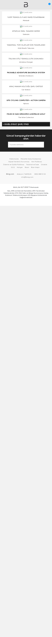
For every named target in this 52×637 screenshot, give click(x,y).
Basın (27, 167)
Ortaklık (44, 164)
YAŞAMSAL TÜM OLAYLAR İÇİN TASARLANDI (26, 45)
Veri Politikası (36, 162)
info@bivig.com (27, 177)
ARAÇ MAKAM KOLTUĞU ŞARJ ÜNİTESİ (26, 86)
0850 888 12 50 (40, 174)
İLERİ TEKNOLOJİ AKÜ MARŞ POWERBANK (26, 17)
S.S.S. (13, 167)
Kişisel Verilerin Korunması (19, 162)
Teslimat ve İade (32, 164)
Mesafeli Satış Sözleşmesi (31, 159)
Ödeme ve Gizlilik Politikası (13, 164)
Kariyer (20, 167)
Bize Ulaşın (35, 167)
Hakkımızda (14, 159)
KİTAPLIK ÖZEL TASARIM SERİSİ (26, 31)
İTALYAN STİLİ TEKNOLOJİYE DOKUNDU (26, 58)
